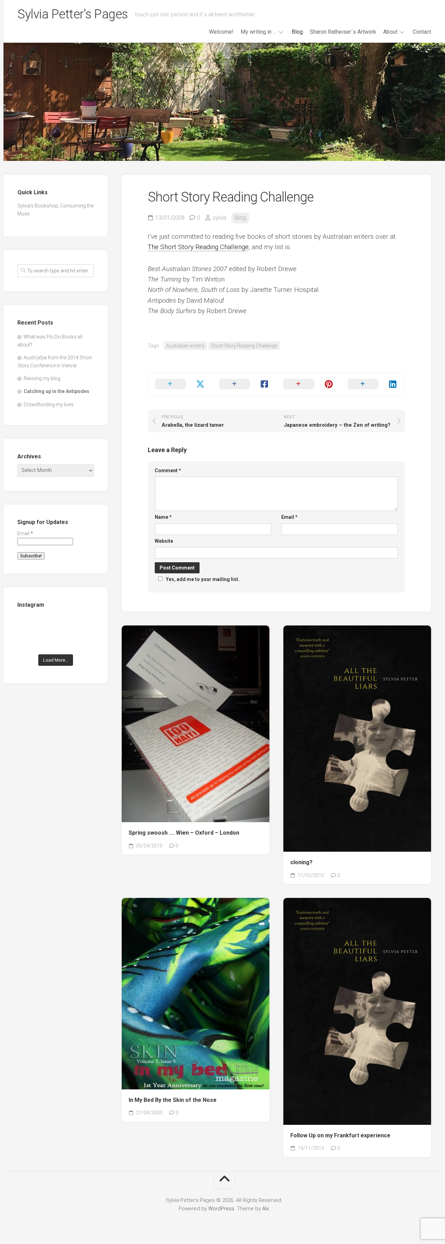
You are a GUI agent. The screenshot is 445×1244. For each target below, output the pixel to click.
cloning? (301, 862)
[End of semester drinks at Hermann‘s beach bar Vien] (82, 625)
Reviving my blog (42, 378)
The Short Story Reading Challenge (198, 247)
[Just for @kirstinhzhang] (55, 641)
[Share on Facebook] (244, 384)
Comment (168, 470)
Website (164, 541)
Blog (297, 31)
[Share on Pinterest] (308, 384)
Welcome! (221, 31)
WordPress (221, 1208)
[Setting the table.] (82, 641)
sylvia (219, 217)
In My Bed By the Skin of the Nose (173, 1100)
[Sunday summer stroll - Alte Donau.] (29, 641)
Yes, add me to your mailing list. (203, 579)
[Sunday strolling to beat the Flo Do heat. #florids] (55, 625)
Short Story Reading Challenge (244, 346)
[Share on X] (180, 384)
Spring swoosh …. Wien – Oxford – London (184, 832)
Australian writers (185, 346)
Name (163, 517)
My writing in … (258, 31)
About (390, 31)
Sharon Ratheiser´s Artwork (343, 31)
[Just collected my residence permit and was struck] (29, 625)
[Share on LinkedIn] (373, 384)
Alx (265, 1208)
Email (289, 517)
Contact (422, 31)
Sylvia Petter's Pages (72, 14)
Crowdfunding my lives (49, 404)
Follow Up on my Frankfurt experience (340, 1135)
